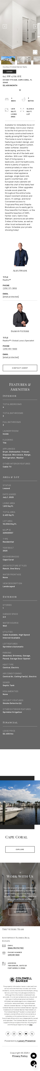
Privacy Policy (20, 1056)
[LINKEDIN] (20, 1034)
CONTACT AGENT (20, 368)
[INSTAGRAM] (14, 1034)
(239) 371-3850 (10, 288)
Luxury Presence (27, 1040)
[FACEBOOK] (8, 1034)
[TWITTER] (32, 1034)
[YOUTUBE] (26, 1034)
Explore (20, 849)
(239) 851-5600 (10, 349)
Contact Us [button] (20, 912)
